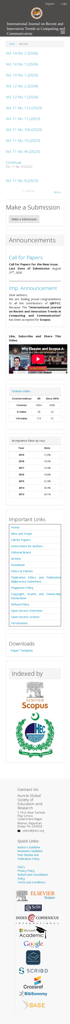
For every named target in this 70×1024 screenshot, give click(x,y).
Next (57, 192)
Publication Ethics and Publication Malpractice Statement (36, 579)
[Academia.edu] (33, 957)
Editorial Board (21, 552)
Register (50, 3)
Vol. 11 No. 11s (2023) (24, 107)
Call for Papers (26, 257)
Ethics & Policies (22, 571)
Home (12, 44)
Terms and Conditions (31, 882)
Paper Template (22, 650)
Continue (13, 162)
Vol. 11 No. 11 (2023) (23, 118)
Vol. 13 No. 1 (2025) (22, 75)
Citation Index (21, 391)
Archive (16, 558)
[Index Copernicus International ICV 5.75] (37, 919)
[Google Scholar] (33, 944)
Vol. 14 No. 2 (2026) (22, 53)
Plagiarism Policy (22, 588)
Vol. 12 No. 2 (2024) (22, 86)
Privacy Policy (26, 871)
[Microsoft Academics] (33, 932)
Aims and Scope (21, 533)
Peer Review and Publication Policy (28, 857)
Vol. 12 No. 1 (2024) (22, 96)
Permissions (19, 623)
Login (64, 3)
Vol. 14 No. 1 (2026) (22, 64)
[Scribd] (33, 970)
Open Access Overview (26, 610)
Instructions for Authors (27, 546)
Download (17, 565)
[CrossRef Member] (33, 982)
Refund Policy (20, 604)
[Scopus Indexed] (35, 695)
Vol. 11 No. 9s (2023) (23, 151)
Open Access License (25, 617)
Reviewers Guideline (30, 851)
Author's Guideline (29, 847)
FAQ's (21, 867)
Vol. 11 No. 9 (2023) (22, 180)
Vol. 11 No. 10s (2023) (24, 129)
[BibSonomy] (33, 993)
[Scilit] (33, 907)
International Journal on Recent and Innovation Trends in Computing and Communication (36, 24)
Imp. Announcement (33, 288)
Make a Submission (24, 219)
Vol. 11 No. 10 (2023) (23, 140)
